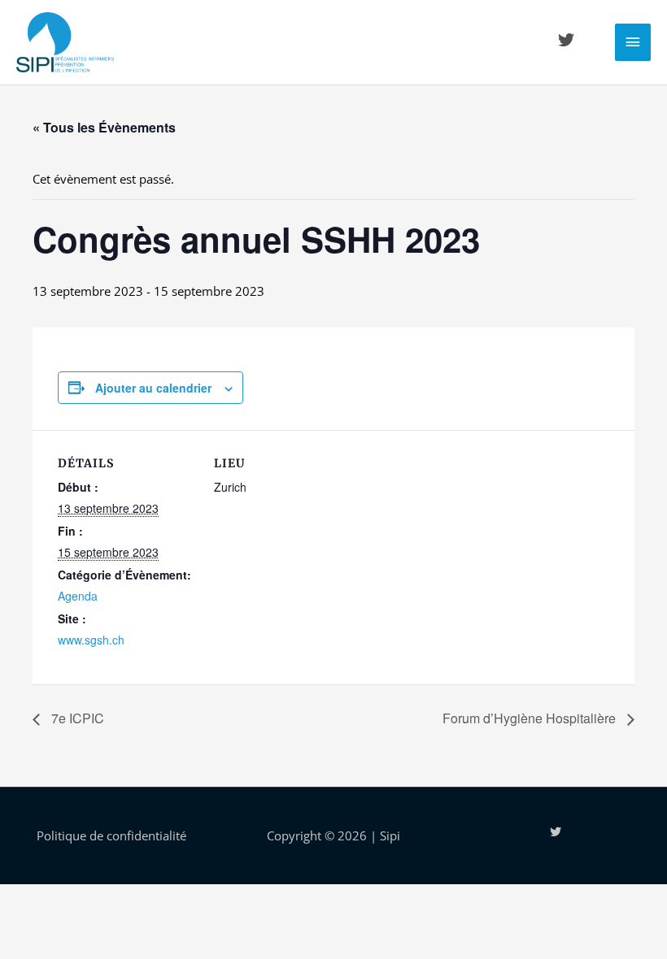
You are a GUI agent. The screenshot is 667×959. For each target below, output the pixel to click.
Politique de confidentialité (111, 835)
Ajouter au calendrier (153, 388)
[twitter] (568, 40)
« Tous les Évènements (104, 127)
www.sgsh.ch (91, 639)
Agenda (78, 596)
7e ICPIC (76, 718)
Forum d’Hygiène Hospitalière (530, 718)
